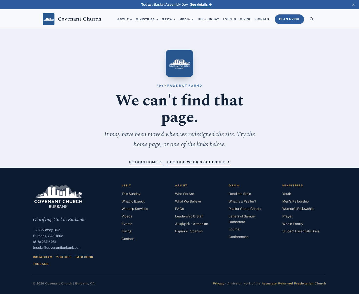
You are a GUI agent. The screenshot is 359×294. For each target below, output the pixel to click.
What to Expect (133, 201)
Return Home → (146, 162)
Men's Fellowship (295, 201)
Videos (127, 216)
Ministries (145, 19)
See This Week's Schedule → (198, 162)
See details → (201, 4)
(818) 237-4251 (44, 242)
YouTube (64, 257)
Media (185, 19)
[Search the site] (311, 19)
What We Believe (188, 201)
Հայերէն (191, 224)
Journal (234, 229)
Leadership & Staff (189, 216)
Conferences (238, 237)
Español (189, 231)
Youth (286, 194)
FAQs (179, 209)
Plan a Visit (289, 19)
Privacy (218, 283)
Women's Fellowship (298, 209)
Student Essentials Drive (300, 231)
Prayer (287, 216)
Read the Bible (240, 194)
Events (229, 19)
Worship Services (135, 209)
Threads (41, 264)
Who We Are (184, 194)
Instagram (42, 257)
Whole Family (292, 224)
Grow (167, 19)
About (123, 19)
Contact (263, 19)
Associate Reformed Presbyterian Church (294, 283)
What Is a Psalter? (242, 201)
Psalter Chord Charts (245, 209)
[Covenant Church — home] (58, 196)
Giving (246, 19)
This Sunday (208, 19)
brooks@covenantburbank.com (57, 247)
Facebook (84, 257)
